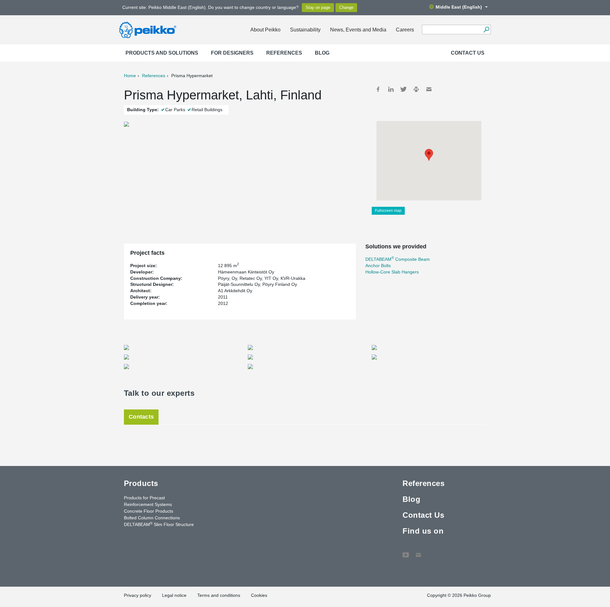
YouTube (406, 552)
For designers (232, 53)
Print (416, 89)
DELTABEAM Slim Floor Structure (159, 524)
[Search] (486, 29)
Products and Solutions (161, 53)
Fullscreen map (388, 210)
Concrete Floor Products (148, 511)
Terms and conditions (218, 595)
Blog (322, 53)
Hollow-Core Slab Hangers (392, 271)
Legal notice (174, 595)
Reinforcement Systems (148, 504)
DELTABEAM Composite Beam (397, 259)
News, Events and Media (358, 29)
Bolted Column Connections (152, 517)
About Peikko (265, 29)
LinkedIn (391, 89)
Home (130, 75)
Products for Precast (144, 497)
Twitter (403, 89)
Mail (429, 89)
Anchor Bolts (378, 265)
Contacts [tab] (141, 417)
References (284, 53)
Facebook (378, 89)
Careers (405, 29)
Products (141, 483)
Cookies (259, 595)
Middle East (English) (459, 7)
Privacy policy (137, 595)
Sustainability (305, 29)
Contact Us (468, 53)
